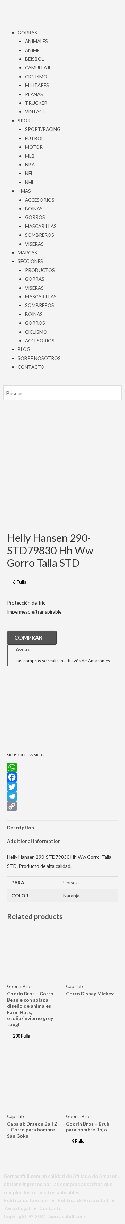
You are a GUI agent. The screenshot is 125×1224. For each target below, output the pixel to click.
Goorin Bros (20, 986)
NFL (29, 173)
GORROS (35, 217)
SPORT (26, 120)
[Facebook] (62, 777)
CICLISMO (36, 76)
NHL (29, 182)
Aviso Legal (17, 1208)
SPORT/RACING (42, 129)
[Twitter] (62, 787)
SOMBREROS (39, 235)
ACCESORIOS (40, 200)
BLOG (24, 349)
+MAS (24, 191)
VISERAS (34, 244)
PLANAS (34, 94)
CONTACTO (31, 367)
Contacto (50, 1208)
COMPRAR (28, 637)
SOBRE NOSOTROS (39, 358)
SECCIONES (30, 261)
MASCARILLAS (41, 226)
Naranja (71, 895)
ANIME (32, 50)
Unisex (70, 883)
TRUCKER (36, 103)
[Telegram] (62, 796)
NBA (30, 164)
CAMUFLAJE (38, 67)
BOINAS (34, 208)
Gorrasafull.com (66, 1216)
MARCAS (27, 252)
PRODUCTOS (40, 270)
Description (20, 827)
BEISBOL (34, 59)
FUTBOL (34, 138)
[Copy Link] (62, 806)
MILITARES (37, 85)
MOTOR (34, 147)
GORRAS (27, 32)
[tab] (62, 827)
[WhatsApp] (62, 767)
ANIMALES (36, 41)
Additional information (34, 841)
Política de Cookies (26, 1200)
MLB (30, 156)
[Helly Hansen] (41, 711)
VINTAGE (35, 111)
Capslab (74, 986)
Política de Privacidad (83, 1200)
